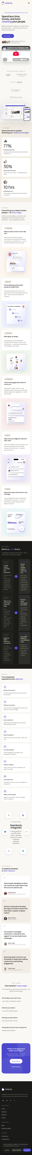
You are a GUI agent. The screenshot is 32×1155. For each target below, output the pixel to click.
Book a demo (16, 1061)
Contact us (5, 1136)
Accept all (27, 1150)
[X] (10, 1100)
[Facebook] (14, 1100)
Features (4, 1112)
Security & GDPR (6, 1128)
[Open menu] (28, 3)
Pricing (3, 1118)
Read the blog (16, 1067)
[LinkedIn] (3, 1100)
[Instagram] (6, 1100)
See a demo (7, 36)
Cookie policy (5, 1139)
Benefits (4, 1115)
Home (3, 1109)
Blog (3, 1125)
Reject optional (17, 1150)
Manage (7, 1150)
